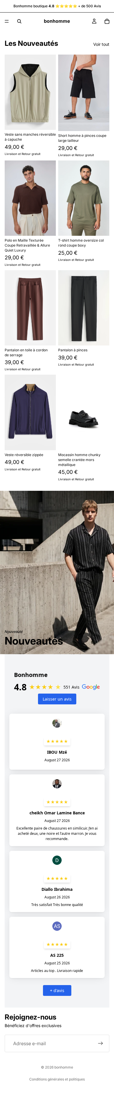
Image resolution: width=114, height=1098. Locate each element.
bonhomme (63, 1067)
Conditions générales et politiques (57, 1079)
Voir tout (101, 44)
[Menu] (6, 21)
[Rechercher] (19, 21)
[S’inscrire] (100, 1044)
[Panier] (107, 21)
